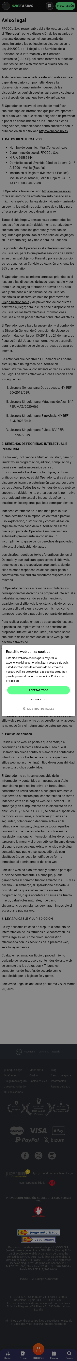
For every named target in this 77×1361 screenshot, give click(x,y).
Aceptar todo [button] (38, 690)
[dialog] (38, 680)
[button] (38, 708)
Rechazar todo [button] (38, 699)
